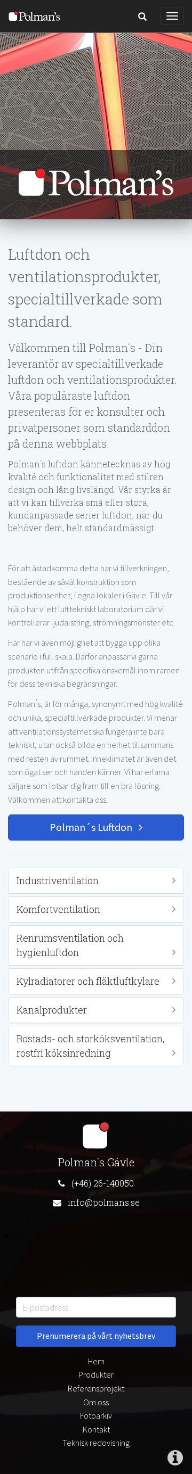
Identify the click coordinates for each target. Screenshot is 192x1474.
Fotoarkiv (96, 1415)
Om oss (96, 1402)
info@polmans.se (104, 1202)
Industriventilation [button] (58, 880)
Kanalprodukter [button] (52, 1009)
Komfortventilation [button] (58, 909)
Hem (96, 1361)
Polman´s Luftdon (94, 827)
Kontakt (96, 1429)
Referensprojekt (96, 1388)
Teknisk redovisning (96, 1442)
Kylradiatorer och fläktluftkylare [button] (88, 981)
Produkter (96, 1374)
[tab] (96, 880)
